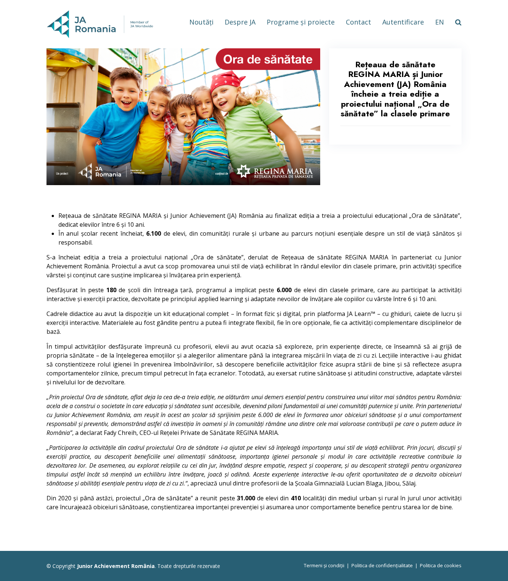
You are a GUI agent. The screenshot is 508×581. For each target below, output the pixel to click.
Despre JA (240, 21)
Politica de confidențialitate (382, 565)
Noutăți (201, 21)
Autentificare (403, 21)
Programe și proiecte (301, 21)
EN (439, 21)
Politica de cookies (441, 565)
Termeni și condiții (324, 565)
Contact (358, 21)
